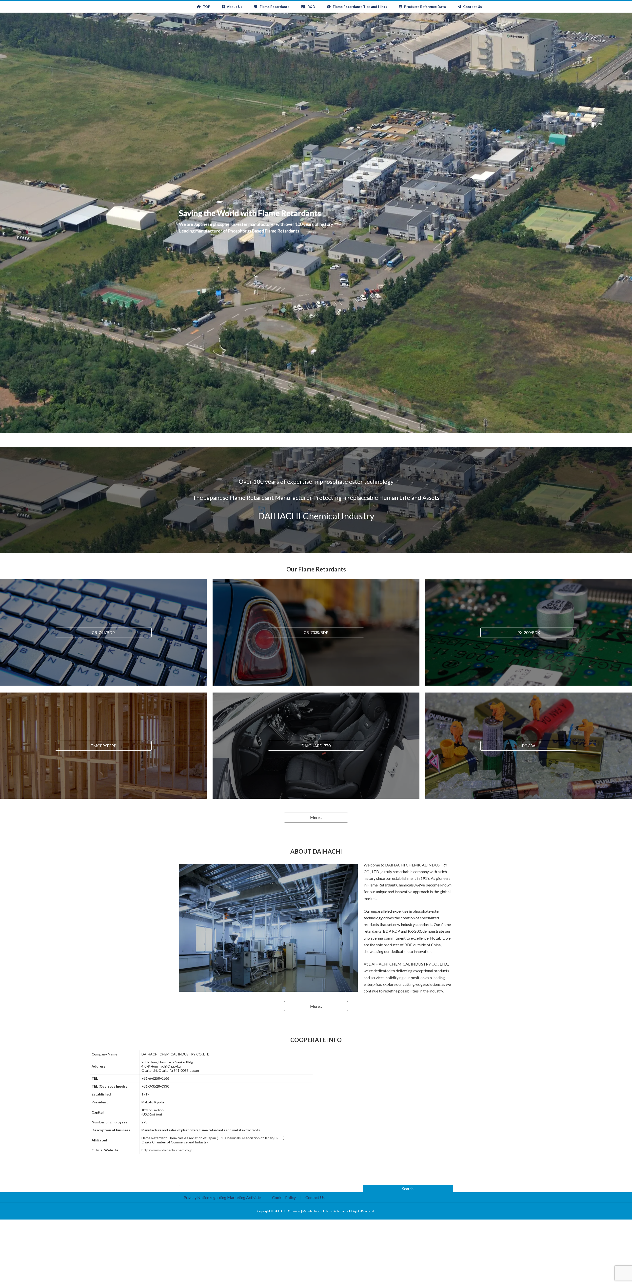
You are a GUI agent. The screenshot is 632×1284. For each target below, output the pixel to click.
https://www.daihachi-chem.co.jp (166, 1150)
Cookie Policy (284, 1197)
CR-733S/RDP (316, 632)
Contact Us (315, 1197)
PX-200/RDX (528, 632)
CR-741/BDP (103, 632)
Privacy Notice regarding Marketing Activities (223, 1197)
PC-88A (528, 745)
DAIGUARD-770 (316, 745)
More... (316, 817)
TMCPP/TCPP (103, 745)
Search (408, 1188)
